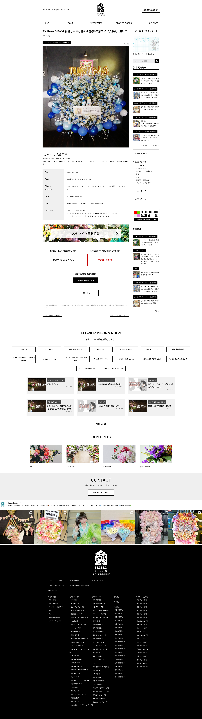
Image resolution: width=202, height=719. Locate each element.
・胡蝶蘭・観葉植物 (141, 180)
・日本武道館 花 (74, 687)
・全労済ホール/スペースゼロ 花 (79, 680)
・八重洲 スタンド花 (141, 631)
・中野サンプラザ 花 (97, 681)
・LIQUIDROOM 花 (97, 607)
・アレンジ (138, 177)
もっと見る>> (144, 146)
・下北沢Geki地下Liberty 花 (100, 688)
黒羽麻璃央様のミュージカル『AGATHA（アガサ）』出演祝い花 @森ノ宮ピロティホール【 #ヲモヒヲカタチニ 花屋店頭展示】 (150, 259)
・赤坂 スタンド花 (141, 610)
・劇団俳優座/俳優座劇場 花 (100, 667)
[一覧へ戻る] (86, 295)
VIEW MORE (101, 424)
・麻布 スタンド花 (141, 624)
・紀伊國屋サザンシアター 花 (78, 617)
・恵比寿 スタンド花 (141, 621)
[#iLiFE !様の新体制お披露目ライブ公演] (118, 527)
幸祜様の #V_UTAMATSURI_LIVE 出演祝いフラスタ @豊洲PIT (150, 123)
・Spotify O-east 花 (75, 655)
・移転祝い (116, 597)
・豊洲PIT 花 (95, 663)
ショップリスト (141, 191)
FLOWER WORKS (124, 23)
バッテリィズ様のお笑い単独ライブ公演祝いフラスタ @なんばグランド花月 (150, 81)
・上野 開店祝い (118, 666)
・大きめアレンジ (140, 168)
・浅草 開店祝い (118, 673)
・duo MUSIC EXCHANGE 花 (78, 670)
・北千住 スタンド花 (141, 667)
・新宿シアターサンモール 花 (78, 638)
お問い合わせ (140, 199)
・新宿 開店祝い (118, 613)
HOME (46, 23)
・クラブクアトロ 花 (75, 684)
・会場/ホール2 (95, 597)
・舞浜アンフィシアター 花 (77, 694)
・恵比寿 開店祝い (119, 631)
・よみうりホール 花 (97, 631)
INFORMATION (96, 23)
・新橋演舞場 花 (96, 677)
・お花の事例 (51, 597)
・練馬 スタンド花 (141, 660)
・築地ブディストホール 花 (99, 617)
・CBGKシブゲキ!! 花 (76, 646)
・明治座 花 (73, 600)
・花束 (136, 174)
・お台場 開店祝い (119, 663)
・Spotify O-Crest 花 (75, 666)
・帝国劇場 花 (95, 653)
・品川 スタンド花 (141, 617)
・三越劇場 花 (95, 674)
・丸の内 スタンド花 (141, 635)
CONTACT (153, 23)
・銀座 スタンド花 (141, 642)
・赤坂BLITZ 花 (74, 603)
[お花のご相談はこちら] (151, 12)
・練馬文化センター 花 (98, 695)
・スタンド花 (139, 165)
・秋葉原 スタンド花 (141, 646)
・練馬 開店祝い (118, 670)
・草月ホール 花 (96, 656)
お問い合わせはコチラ (101, 492)
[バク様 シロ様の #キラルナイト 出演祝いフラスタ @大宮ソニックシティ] (136, 141)
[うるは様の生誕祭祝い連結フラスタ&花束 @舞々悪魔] (136, 112)
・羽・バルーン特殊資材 (143, 171)
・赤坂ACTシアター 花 (76, 607)
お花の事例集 (140, 162)
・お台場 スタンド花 (141, 653)
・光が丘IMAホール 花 (98, 698)
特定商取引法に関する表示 (79, 585)
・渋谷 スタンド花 (141, 600)
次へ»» (119, 316)
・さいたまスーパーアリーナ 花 (79, 705)
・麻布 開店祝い (118, 634)
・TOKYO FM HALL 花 (98, 603)
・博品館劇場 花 (96, 628)
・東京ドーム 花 (74, 701)
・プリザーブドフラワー (143, 183)
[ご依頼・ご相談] (104, 265)
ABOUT (70, 23)
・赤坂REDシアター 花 (76, 610)
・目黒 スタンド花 (141, 614)
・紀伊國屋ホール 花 (75, 614)
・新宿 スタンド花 (141, 603)
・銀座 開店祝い (118, 652)
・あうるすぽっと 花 (97, 642)
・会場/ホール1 (73, 597)
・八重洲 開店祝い (119, 641)
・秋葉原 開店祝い (119, 656)
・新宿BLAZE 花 (74, 631)
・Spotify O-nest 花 (75, 663)
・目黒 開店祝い (118, 624)
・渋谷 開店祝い (118, 610)
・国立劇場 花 (95, 670)
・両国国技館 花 (74, 698)
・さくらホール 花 (75, 673)
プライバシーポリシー (56, 585)
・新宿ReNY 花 (74, 635)
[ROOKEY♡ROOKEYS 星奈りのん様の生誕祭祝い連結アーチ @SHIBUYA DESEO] (136, 98)
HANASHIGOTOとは (144, 153)
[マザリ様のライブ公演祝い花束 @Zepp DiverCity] (136, 278)
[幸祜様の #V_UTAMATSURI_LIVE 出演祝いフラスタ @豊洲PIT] (136, 126)
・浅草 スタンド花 (141, 663)
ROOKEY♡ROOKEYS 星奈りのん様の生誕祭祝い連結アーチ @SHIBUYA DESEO (150, 95)
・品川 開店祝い (118, 627)
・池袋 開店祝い (118, 617)
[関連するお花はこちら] (63, 265)
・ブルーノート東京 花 (98, 614)
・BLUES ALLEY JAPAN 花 (100, 610)
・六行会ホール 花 (97, 624)
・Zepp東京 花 (73, 621)
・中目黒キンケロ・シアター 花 (101, 691)
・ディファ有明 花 (75, 628)
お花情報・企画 (97, 580)
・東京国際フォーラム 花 (99, 649)
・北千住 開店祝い (119, 677)
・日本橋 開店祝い (119, 659)
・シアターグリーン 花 (98, 646)
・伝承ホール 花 (74, 677)
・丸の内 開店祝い (119, 645)
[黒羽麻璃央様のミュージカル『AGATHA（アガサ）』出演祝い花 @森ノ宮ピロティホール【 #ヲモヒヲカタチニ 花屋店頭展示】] (136, 259)
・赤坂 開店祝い (118, 620)
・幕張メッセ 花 (74, 691)
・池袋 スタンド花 (141, 607)
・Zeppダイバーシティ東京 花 (78, 624)
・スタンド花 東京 (141, 597)
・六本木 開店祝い (119, 649)
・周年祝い (116, 602)
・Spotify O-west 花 (75, 659)
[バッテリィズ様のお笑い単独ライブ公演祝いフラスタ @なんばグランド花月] (136, 84)
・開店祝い (116, 607)
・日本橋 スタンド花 (141, 649)
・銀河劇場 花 (95, 621)
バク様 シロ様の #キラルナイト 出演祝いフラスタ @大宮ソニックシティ (150, 138)
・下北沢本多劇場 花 (97, 684)
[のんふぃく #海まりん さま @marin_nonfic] (84, 527)
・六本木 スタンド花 (141, 638)
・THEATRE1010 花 (97, 660)
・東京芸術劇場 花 (97, 638)
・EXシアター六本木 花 (98, 635)
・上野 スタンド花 (141, 656)
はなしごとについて (55, 580)
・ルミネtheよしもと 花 (76, 642)
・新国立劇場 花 (96, 600)
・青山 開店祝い (118, 638)
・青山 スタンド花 (141, 628)
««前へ (52, 316)
